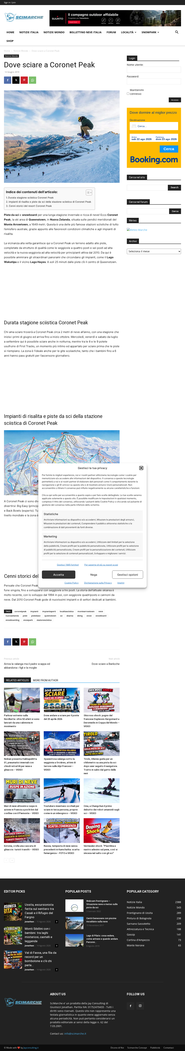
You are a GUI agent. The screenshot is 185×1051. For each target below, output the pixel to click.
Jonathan (29, 921)
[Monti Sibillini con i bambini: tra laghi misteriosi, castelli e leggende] (13, 936)
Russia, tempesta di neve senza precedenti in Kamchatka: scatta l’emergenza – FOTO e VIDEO (61, 849)
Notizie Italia (28, 32)
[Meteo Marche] (137, 230)
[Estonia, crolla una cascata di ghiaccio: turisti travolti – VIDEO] (22, 830)
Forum (111, 32)
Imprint (120, 582)
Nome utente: (135, 64)
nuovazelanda (12, 615)
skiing (80, 615)
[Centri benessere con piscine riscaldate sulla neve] (74, 923)
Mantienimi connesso (137, 91)
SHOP (10, 41)
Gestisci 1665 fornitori (68, 564)
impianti (34, 611)
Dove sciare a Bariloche (106, 664)
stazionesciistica (44, 620)
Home (10, 32)
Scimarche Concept (137, 1047)
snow (89, 615)
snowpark (28, 620)
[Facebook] (7, 80)
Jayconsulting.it (30, 1047)
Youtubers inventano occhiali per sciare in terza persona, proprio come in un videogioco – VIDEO (61, 810)
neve (100, 611)
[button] (141, 468)
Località (127, 32)
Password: (133, 76)
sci (61, 615)
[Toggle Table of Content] (87, 192)
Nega (93, 574)
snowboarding (12, 620)
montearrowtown (86, 611)
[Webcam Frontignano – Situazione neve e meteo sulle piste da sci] (74, 905)
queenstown (50, 615)
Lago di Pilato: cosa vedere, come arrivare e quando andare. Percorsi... (102, 938)
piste (25, 615)
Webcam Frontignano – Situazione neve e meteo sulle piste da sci (102, 904)
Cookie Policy (71, 582)
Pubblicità (155, 1047)
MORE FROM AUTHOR (45, 680)
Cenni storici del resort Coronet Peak (30, 205)
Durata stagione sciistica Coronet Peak (31, 197)
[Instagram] (140, 1005)
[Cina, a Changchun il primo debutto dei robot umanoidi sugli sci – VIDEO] (102, 790)
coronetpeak (20, 611)
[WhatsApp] (32, 80)
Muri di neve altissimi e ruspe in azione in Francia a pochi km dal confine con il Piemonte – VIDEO (21, 810)
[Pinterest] (24, 80)
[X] (16, 80)
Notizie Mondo (54, 32)
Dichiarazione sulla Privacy (98, 582)
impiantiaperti (49, 611)
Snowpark (149, 32)
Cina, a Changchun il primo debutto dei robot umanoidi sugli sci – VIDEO (101, 810)
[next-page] (12, 860)
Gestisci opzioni (127, 574)
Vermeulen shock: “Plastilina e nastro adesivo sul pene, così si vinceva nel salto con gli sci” (100, 849)
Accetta (58, 574)
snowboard (101, 615)
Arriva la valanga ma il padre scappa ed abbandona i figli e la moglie (27, 665)
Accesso (174, 100)
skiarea (69, 615)
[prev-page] (6, 860)
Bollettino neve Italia (86, 32)
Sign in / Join (10, 2)
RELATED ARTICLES (17, 680)
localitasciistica (67, 611)
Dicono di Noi (117, 1047)
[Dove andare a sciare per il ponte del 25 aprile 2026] (62, 700)
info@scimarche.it (75, 1033)
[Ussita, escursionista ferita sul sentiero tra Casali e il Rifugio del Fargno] (13, 912)
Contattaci (169, 1047)
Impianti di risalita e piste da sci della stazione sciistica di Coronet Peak (50, 201)
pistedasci (35, 615)
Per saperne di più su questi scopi (101, 564)
